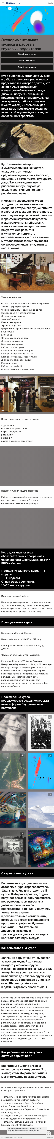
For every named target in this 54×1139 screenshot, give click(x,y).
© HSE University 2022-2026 (11, 1137)
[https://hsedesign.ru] (14, 2)
